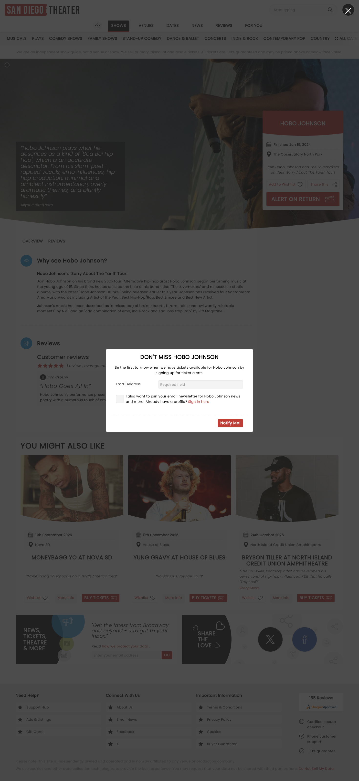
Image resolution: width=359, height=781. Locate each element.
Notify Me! (230, 423)
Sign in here (198, 401)
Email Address (128, 384)
